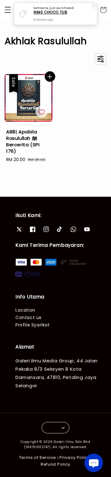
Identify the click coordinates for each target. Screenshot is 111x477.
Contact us (28, 317)
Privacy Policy (75, 457)
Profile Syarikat (32, 325)
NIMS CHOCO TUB (50, 12)
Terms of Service (37, 457)
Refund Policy (55, 464)
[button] (7, 10)
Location (25, 310)
